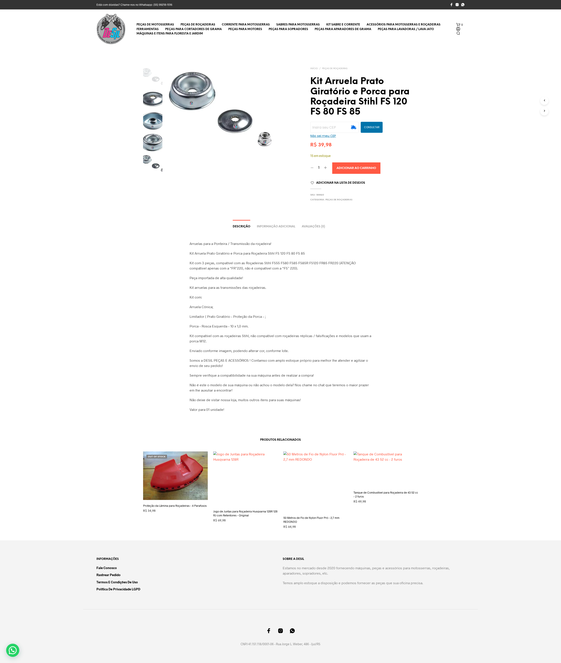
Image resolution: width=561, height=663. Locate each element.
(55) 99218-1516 (162, 4)
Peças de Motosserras (155, 24)
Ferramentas (148, 29)
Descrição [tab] (241, 226)
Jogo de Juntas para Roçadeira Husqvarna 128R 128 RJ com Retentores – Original (245, 513)
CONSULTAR (372, 127)
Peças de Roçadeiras (198, 24)
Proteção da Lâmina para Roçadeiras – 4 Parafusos (175, 505)
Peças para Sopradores (288, 29)
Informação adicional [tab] (276, 226)
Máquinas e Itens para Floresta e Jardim (170, 33)
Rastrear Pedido (108, 575)
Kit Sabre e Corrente (343, 24)
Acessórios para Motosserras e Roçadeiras (403, 24)
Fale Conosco (106, 568)
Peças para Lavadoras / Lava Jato (406, 29)
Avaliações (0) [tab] (313, 226)
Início (314, 68)
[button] (459, 25)
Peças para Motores (245, 29)
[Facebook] (451, 4)
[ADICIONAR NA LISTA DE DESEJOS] (175, 492)
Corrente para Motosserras (246, 24)
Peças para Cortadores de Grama (193, 29)
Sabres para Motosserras (298, 24)
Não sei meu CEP (323, 136)
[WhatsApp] (463, 4)
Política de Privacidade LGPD (118, 589)
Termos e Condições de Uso (117, 582)
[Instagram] (457, 4)
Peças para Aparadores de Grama (343, 29)
